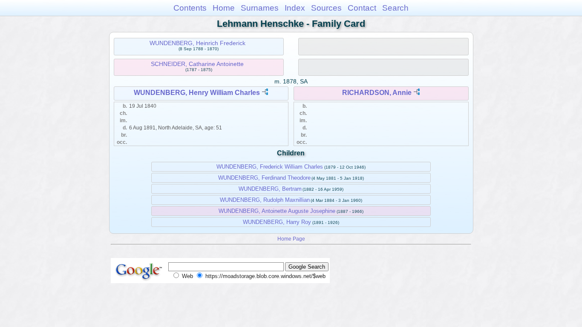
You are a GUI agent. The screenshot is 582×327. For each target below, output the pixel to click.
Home (224, 7)
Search (395, 7)
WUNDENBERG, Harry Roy (277, 222)
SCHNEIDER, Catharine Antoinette (197, 63)
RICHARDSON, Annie (377, 92)
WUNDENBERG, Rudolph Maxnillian (265, 200)
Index (295, 7)
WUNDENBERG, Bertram (270, 189)
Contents (190, 7)
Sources (326, 7)
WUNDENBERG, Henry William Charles (197, 92)
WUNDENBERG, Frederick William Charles (269, 167)
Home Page (291, 238)
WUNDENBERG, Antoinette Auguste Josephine (277, 211)
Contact (362, 7)
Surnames (260, 7)
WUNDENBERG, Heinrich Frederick (197, 43)
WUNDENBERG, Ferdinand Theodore (264, 178)
